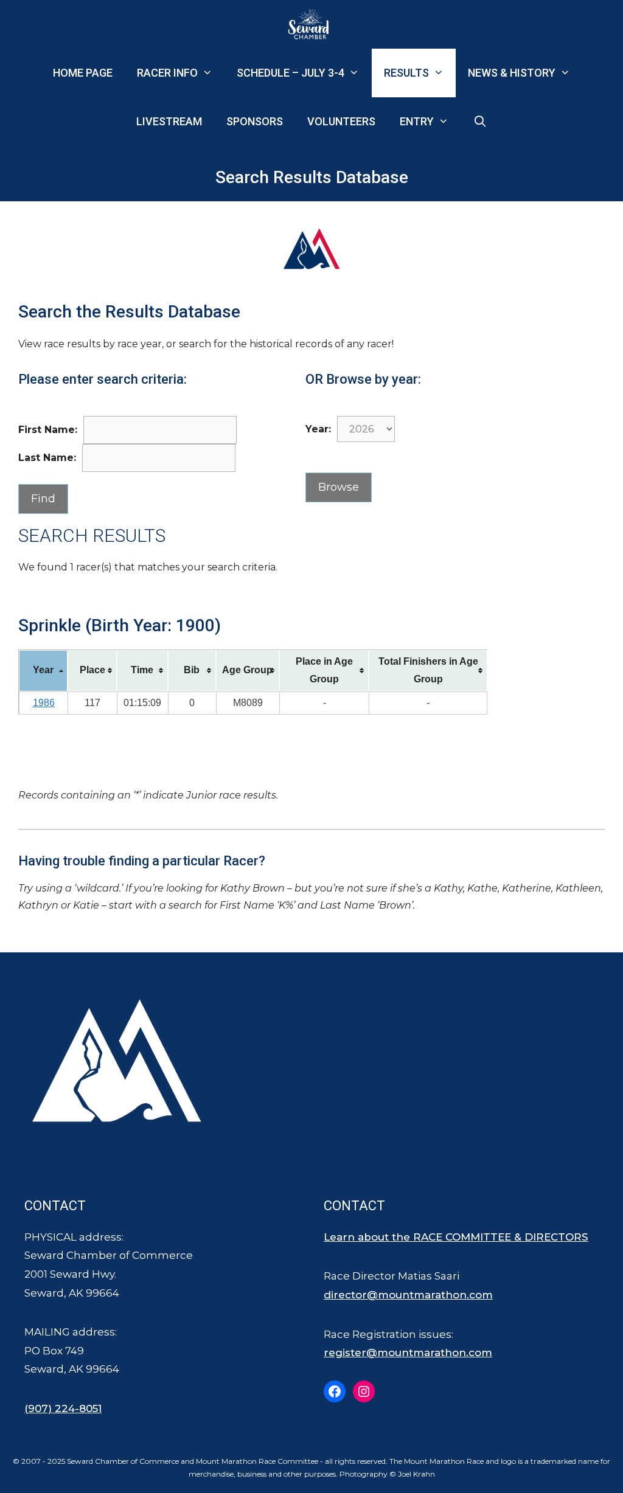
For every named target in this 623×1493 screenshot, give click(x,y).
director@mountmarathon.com (408, 1295)
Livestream (169, 121)
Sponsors (254, 121)
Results (406, 72)
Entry (417, 121)
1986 (44, 703)
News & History (511, 72)
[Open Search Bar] (480, 121)
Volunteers (341, 121)
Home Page (83, 72)
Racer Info (167, 72)
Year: (318, 429)
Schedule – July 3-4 (290, 72)
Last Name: (47, 457)
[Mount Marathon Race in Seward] (311, 24)
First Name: (47, 429)
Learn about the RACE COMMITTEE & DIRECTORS (456, 1237)
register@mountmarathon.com (408, 1352)
